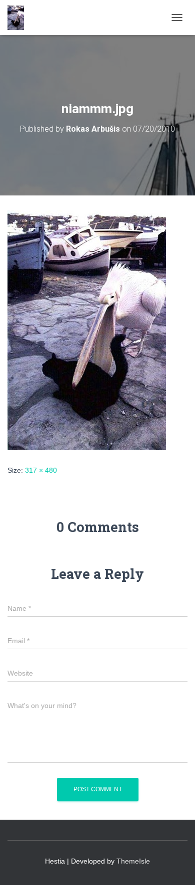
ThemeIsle (133, 861)
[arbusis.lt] (20, 17)
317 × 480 (41, 470)
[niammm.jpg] (87, 330)
